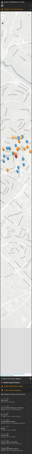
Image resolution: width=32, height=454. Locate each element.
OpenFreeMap (13, 374)
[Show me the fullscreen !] (2, 19)
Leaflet (8, 374)
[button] (2, 23)
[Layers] (29, 14)
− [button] (2, 16)
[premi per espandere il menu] (16, 5)
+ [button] (2, 14)
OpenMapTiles (21, 374)
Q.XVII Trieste (14, 394)
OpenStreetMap (4, 375)
